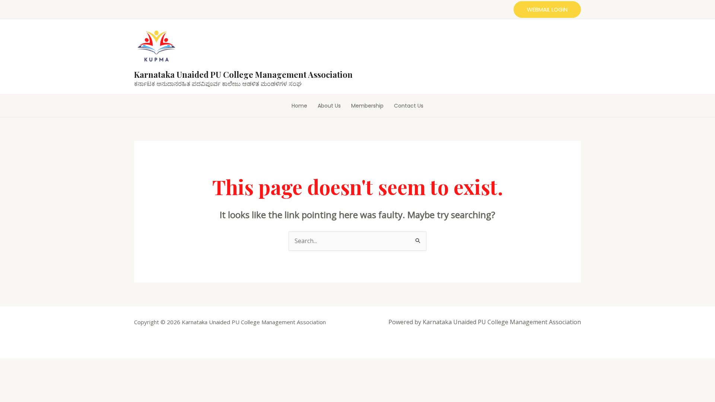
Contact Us (408, 105)
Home (299, 105)
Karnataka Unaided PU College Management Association (243, 74)
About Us (329, 105)
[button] (547, 9)
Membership (367, 105)
